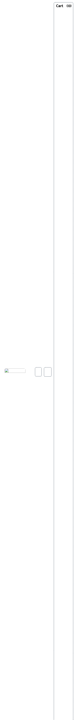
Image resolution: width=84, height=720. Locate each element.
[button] (77, 372)
